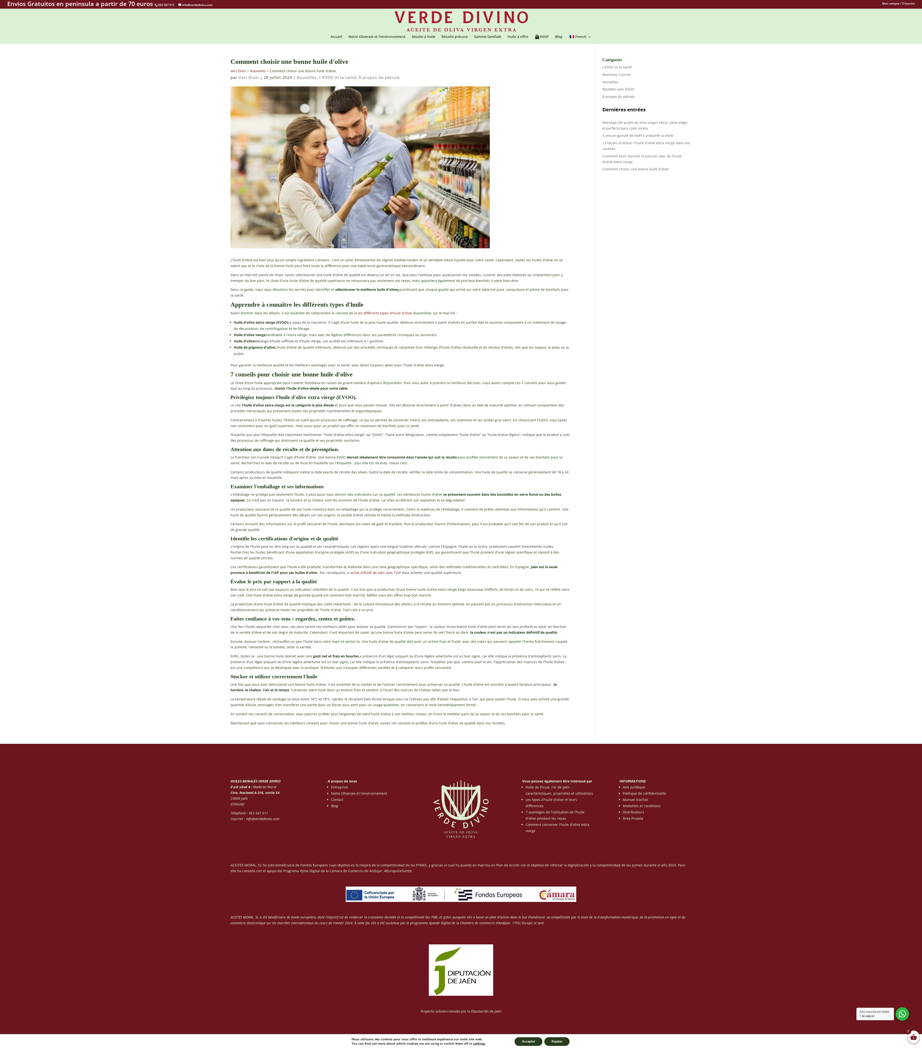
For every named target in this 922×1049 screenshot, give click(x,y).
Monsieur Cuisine (616, 74)
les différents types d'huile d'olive (385, 313)
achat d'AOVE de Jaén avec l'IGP (376, 572)
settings (479, 1044)
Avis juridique (634, 787)
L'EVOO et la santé (337, 77)
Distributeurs (633, 812)
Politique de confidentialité (644, 793)
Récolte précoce (455, 37)
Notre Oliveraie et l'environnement (377, 37)
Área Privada (633, 818)
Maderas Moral (264, 787)
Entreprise (339, 787)
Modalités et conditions (642, 806)
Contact (337, 799)
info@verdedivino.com (262, 819)
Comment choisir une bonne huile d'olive (635, 169)
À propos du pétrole (379, 77)
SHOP (544, 37)
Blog (558, 37)
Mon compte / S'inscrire (898, 4)
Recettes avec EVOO (618, 89)
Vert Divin (238, 71)
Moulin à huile (423, 37)
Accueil (336, 37)
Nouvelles (258, 71)
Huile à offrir (518, 37)
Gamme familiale (487, 37)
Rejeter (557, 1041)
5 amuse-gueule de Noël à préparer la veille (637, 135)
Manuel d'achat (635, 799)
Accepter (528, 1041)
